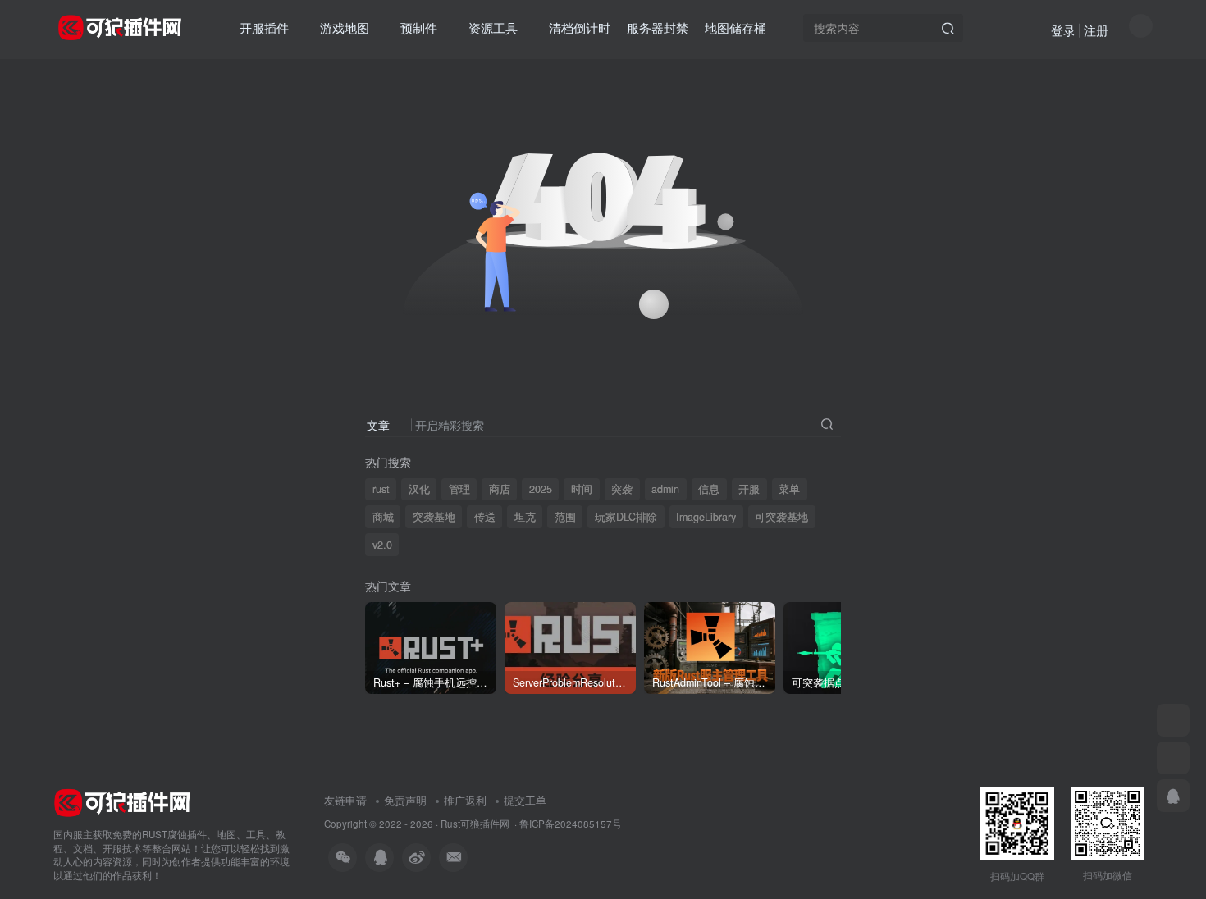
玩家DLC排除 (626, 516)
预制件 (418, 27)
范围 (565, 516)
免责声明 (405, 800)
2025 (540, 488)
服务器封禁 (657, 27)
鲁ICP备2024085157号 (570, 823)
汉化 (419, 488)
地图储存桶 (735, 27)
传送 (485, 516)
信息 (708, 488)
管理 (459, 488)
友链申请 (345, 800)
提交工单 (525, 800)
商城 (383, 516)
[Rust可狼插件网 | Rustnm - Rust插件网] (122, 801)
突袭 (622, 488)
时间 (581, 488)
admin (665, 488)
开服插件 (264, 27)
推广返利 (465, 800)
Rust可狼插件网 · (480, 823)
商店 (499, 488)
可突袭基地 (781, 516)
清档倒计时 (579, 27)
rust (381, 488)
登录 (1063, 30)
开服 (749, 488)
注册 (1096, 30)
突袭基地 (434, 516)
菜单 (789, 488)
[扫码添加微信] (1173, 720)
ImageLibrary (706, 516)
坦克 (525, 516)
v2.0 (382, 544)
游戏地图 (344, 27)
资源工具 (493, 27)
